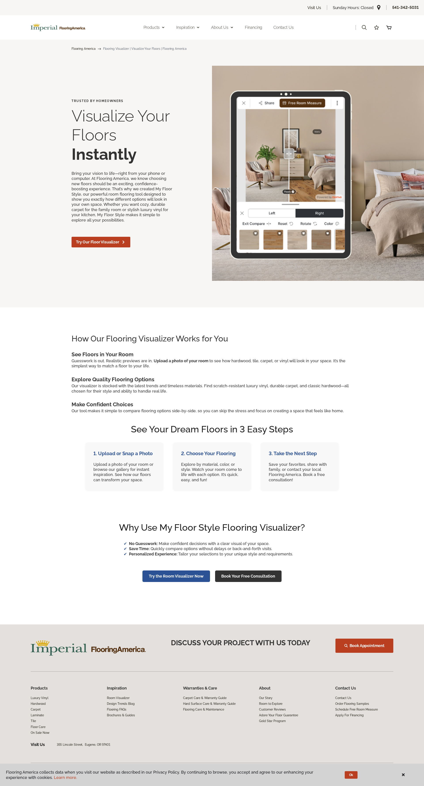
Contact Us (283, 27)
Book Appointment (367, 645)
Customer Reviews (272, 709)
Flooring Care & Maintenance (203, 709)
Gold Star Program (272, 721)
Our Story (266, 698)
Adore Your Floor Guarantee (278, 715)
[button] (364, 27)
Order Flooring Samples (352, 703)
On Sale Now (40, 732)
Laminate (37, 715)
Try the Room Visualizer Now (176, 576)
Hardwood (38, 703)
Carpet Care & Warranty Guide (205, 698)
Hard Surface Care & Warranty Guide (209, 703)
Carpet (35, 709)
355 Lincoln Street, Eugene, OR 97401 (83, 744)
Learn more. (65, 777)
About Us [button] (219, 27)
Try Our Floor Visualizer (97, 242)
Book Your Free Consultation (248, 576)
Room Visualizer (118, 698)
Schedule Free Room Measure (356, 709)
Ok (351, 775)
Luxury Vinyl (39, 698)
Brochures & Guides (121, 715)
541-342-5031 (405, 7)
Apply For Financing (349, 715)
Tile (33, 721)
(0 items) (389, 27)
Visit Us (314, 7)
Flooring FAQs (116, 709)
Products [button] (152, 27)
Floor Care (38, 727)
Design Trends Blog (120, 703)
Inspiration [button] (185, 27)
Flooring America (84, 48)
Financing (253, 27)
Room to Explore (270, 703)
